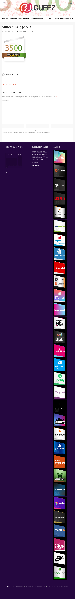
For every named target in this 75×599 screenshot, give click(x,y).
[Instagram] (39, 9)
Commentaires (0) (24, 31)
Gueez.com (35, 165)
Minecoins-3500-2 (16, 26)
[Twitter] (35, 9)
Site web (53, 123)
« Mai (6, 173)
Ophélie (15, 74)
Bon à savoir (54, 19)
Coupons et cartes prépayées (35, 19)
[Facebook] (31, 9)
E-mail (28, 123)
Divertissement (66, 19)
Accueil (5, 19)
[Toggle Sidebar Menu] (71, 3)
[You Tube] (43, 9)
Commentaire (5, 100)
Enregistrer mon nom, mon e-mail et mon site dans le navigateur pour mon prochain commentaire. (26, 132)
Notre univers (16, 19)
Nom (3, 123)
